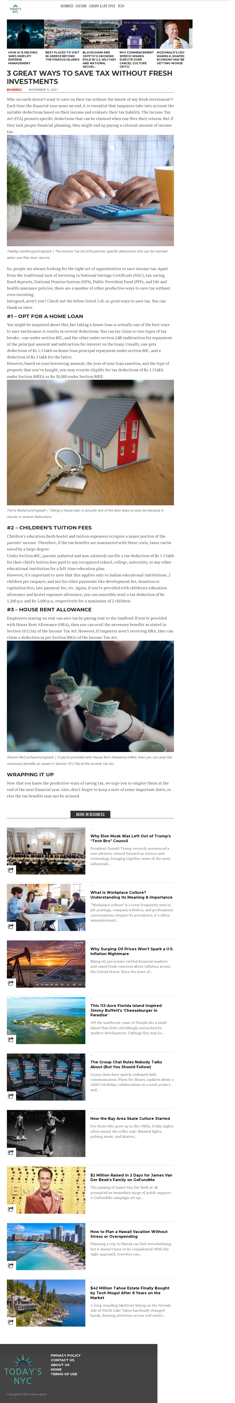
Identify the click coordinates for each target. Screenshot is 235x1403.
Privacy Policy (66, 1355)
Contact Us (62, 1360)
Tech (121, 5)
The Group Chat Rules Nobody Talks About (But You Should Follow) (126, 1064)
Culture (81, 5)
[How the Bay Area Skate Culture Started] (46, 1155)
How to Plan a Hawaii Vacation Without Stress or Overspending (129, 1234)
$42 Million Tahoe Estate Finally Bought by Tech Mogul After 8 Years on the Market (129, 1293)
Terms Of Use (64, 1374)
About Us (60, 1365)
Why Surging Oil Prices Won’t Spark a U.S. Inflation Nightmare (131, 951)
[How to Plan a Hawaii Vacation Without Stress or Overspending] (46, 1268)
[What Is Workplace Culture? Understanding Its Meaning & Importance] (46, 929)
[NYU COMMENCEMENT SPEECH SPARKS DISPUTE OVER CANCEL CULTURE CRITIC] (136, 34)
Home (56, 1369)
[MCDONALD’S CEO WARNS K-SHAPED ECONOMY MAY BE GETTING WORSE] (174, 34)
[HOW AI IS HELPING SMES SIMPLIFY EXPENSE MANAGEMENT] (25, 34)
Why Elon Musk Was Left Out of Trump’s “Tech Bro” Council (130, 838)
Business (67, 5)
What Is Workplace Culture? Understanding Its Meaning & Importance (131, 895)
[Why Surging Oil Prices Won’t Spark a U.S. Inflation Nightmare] (46, 986)
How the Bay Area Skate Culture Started (130, 1118)
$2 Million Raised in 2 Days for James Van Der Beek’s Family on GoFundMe (131, 1177)
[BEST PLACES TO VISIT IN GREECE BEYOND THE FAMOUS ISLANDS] (62, 34)
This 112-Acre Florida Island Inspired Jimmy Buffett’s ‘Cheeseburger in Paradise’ (126, 1010)
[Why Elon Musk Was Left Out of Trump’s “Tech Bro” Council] (46, 873)
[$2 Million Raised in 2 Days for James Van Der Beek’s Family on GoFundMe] (46, 1212)
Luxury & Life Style (102, 5)
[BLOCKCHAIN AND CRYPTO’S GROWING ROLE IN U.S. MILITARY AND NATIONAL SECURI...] (99, 34)
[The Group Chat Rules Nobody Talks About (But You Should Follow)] (46, 1099)
